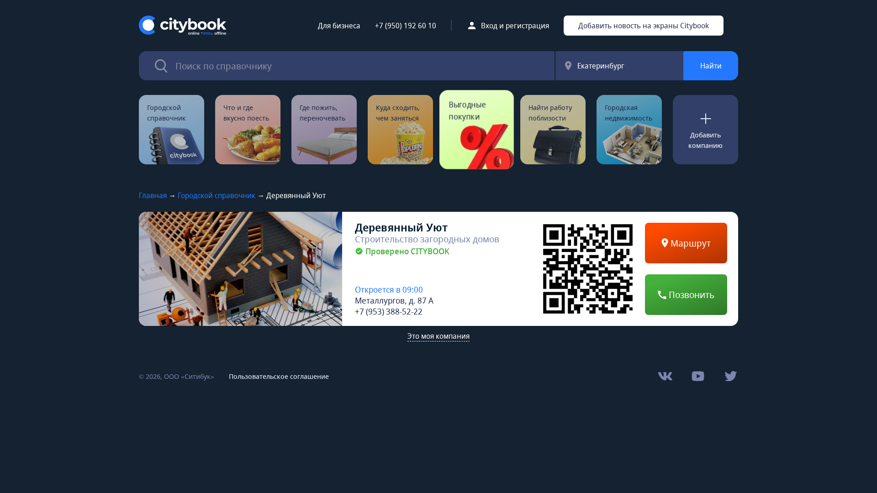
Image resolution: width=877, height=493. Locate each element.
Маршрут (689, 243)
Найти (711, 66)
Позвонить (690, 294)
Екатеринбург (600, 66)
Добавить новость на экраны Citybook (643, 26)
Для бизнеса (339, 26)
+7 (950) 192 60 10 (405, 26)
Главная (153, 195)
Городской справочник (216, 195)
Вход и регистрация (515, 26)
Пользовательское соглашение (279, 376)
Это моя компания (438, 336)
